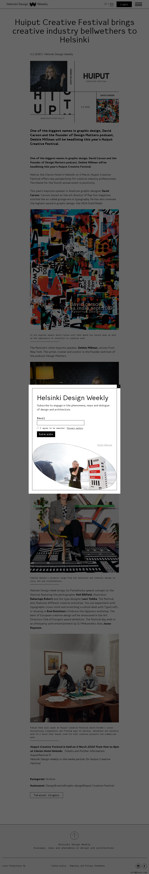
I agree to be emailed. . (62, 428)
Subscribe (46, 434)
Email (41, 418)
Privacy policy (75, 428)
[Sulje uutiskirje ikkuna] (118, 386)
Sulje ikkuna (104, 445)
